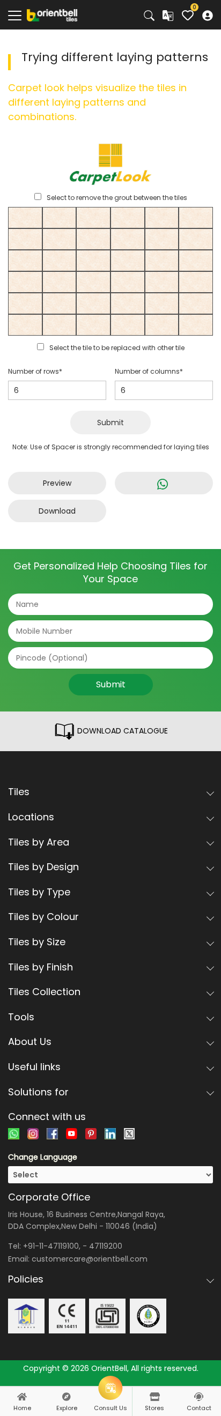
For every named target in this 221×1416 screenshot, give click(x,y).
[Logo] (52, 14)
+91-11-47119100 (51, 1246)
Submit (110, 422)
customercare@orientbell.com (90, 1259)
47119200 (105, 1246)
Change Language (42, 1157)
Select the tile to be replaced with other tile (117, 347)
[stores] (154, 1396)
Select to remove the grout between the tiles (117, 197)
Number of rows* (35, 371)
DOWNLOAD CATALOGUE (121, 730)
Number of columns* (149, 371)
